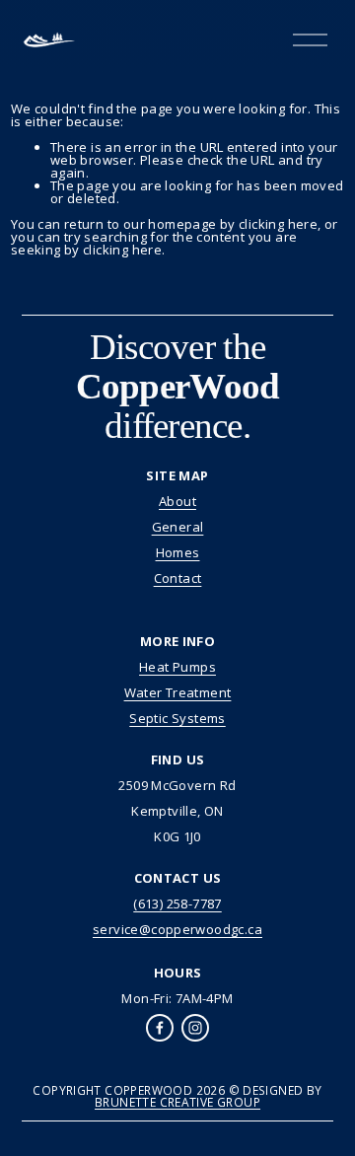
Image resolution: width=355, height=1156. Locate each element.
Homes (178, 552)
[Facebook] (160, 1028)
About (177, 501)
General (178, 527)
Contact (178, 578)
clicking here (278, 224)
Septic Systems (177, 718)
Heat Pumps (177, 667)
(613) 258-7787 (177, 904)
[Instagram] (195, 1028)
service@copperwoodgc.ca (177, 929)
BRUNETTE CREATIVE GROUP (177, 1103)
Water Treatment (178, 692)
